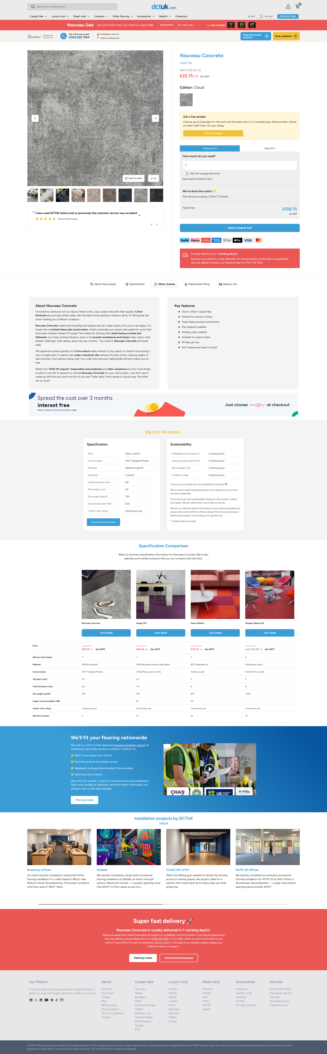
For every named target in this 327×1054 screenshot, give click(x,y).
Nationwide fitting (280, 989)
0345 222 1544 (288, 16)
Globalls (102, 870)
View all (163, 823)
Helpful (163, 16)
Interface (174, 1013)
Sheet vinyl (79, 16)
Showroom (107, 993)
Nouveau (140, 989)
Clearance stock (279, 1005)
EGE (137, 1029)
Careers (105, 997)
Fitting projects (110, 1009)
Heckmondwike (144, 1017)
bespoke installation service (129, 745)
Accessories (144, 16)
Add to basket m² (240, 227)
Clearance (181, 16)
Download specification (103, 522)
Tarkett (173, 997)
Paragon (140, 1025)
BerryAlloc (174, 1009)
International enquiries (178, 958)
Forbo (172, 1005)
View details (106, 632)
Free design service (280, 993)
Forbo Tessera (143, 1021)
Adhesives (241, 989)
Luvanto (173, 1001)
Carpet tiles (36, 16)
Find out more (85, 800)
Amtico (173, 1021)
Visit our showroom (108, 38)
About (106, 982)
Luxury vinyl (58, 16)
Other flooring (121, 16)
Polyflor (173, 989)
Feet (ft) (269, 148)
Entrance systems (246, 1005)
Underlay (241, 997)
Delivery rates (143, 958)
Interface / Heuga (145, 1005)
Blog (103, 1001)
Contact (106, 1017)
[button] (297, 6)
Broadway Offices (39, 870)
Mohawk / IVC (143, 1013)
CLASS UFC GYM (177, 870)
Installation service (108, 34)
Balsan (138, 993)
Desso (138, 1001)
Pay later (275, 997)
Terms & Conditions (112, 1013)
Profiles (240, 1001)
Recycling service (279, 1001)
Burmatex (140, 997)
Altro (205, 997)
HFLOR (173, 993)
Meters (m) (210, 148)
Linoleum (99, 16)
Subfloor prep (244, 993)
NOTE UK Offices (247, 870)
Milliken (139, 1009)
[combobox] (72, 6)
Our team (106, 989)
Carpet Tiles (186, 62)
